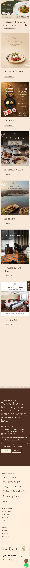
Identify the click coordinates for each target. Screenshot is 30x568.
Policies (5, 530)
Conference (6, 511)
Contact (17, 450)
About (4, 502)
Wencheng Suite (10, 496)
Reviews (5, 533)
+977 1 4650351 (20, 431)
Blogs (4, 527)
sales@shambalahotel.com (13, 446)
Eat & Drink (6, 517)
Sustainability (7, 524)
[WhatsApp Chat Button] (26, 565)
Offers (4, 521)
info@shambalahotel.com (13, 440)
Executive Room (11, 482)
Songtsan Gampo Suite (14, 487)
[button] (26, 3)
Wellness (5, 514)
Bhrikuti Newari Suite (14, 491)
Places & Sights (8, 505)
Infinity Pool (7, 508)
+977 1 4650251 (9, 431)
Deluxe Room (9, 477)
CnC (20, 557)
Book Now (6, 450)
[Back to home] (8, 3)
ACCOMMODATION (8, 473)
